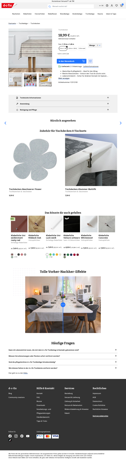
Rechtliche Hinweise (100, 409)
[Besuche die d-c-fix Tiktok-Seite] (10, 440)
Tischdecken (35, 23)
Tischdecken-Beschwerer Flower (25, 189)
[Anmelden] (112, 5)
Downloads (41, 405)
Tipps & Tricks (42, 421)
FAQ (38, 397)
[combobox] (71, 6)
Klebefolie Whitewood (87, 236)
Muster (39, 401)
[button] (11, 50)
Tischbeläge (89, 14)
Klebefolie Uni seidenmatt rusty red (18, 237)
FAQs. (25, 373)
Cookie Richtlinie (99, 405)
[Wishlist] (116, 5)
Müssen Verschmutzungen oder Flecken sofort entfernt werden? (34, 356)
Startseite (12, 23)
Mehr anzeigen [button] (63, 78)
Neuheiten (16, 14)
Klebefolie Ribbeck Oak (34, 236)
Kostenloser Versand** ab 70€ (63, 1)
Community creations (16, 397)
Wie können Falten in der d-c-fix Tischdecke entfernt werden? (33, 368)
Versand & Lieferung (72, 397)
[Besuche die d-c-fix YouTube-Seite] (29, 436)
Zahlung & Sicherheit (72, 401)
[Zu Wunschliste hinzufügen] (90, 61)
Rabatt (67, 413)
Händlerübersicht (43, 417)
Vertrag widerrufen (100, 416)
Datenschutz (97, 401)
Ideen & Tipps (111, 14)
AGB (94, 397)
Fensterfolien (40, 14)
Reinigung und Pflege (28, 110)
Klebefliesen (52, 14)
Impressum (97, 393)
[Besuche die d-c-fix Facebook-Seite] (11, 436)
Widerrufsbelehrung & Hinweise (76, 409)
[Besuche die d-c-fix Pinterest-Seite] (23, 436)
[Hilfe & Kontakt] (107, 5)
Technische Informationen (30, 98)
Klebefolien (27, 14)
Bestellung (69, 393)
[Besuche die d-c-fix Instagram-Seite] (17, 436)
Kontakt (40, 393)
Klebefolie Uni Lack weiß (53, 236)
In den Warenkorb (66, 61)
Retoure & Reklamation (73, 405)
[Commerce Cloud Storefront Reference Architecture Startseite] (5, 5)
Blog (10, 393)
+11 (15, 257)
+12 (50, 257)
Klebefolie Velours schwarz (71, 236)
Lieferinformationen (91, 66)
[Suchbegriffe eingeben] (49, 6)
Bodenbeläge (77, 14)
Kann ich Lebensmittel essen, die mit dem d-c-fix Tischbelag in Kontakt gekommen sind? (44, 350)
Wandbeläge (64, 14)
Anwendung (24, 104)
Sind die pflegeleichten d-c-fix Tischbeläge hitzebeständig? (32, 362)
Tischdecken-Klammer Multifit (80, 189)
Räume (100, 14)
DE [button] (102, 5)
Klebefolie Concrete (104, 236)
